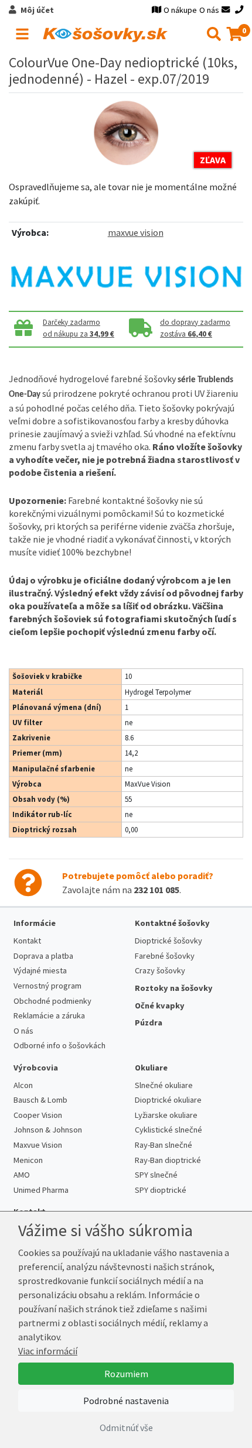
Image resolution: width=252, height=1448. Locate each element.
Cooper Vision (37, 1115)
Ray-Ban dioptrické (168, 1160)
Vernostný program (47, 985)
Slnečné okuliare (164, 1085)
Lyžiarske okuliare (166, 1115)
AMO (21, 1174)
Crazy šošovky (160, 970)
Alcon (23, 1085)
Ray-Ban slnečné (163, 1145)
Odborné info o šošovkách (59, 1045)
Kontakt (27, 940)
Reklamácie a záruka (49, 1015)
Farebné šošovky (165, 956)
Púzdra (148, 1022)
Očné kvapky (160, 1005)
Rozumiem (126, 1374)
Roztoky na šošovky (174, 988)
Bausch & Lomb (40, 1099)
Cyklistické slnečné (168, 1129)
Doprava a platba (43, 956)
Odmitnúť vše (126, 1427)
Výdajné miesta (40, 970)
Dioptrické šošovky (168, 940)
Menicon (28, 1160)
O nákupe (180, 10)
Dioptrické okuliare (168, 1099)
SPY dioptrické (160, 1190)
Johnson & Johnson (47, 1129)
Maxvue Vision (37, 1145)
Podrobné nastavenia (126, 1400)
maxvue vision (136, 232)
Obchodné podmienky (52, 1001)
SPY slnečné (156, 1174)
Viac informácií (47, 1351)
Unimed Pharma (41, 1190)
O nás (209, 10)
